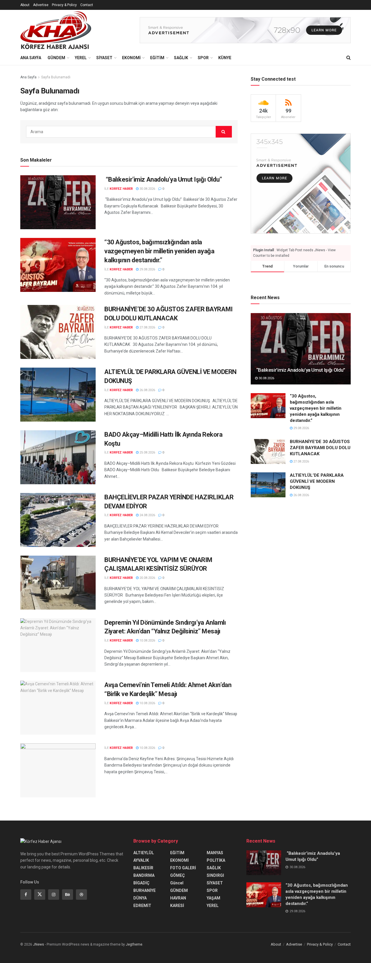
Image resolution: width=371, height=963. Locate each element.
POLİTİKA (216, 860)
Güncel (176, 883)
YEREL (81, 57)
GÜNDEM (56, 57)
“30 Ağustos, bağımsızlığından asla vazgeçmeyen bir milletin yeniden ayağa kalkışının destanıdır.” (159, 251)
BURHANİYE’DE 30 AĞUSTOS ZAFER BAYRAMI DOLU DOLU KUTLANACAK (320, 448)
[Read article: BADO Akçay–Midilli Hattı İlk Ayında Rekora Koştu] (58, 457)
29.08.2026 (147, 269)
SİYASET (104, 57)
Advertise (40, 5)
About (25, 5)
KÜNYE (224, 57)
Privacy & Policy (64, 5)
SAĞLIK (181, 57)
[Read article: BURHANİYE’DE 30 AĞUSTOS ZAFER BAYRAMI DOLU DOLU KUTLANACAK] (58, 332)
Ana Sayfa (30, 57)
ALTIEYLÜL (143, 852)
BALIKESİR (143, 868)
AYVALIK (141, 860)
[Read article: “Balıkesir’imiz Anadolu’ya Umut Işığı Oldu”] (58, 202)
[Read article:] (58, 770)
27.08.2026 (147, 327)
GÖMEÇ (177, 875)
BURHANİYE (144, 890)
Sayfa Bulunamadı (55, 77)
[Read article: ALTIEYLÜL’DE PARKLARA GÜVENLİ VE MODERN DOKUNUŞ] (58, 395)
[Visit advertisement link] (245, 30)
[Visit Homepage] (55, 30)
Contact (86, 5)
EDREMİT (142, 905)
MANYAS (215, 852)
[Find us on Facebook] (25, 894)
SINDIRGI (215, 875)
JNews (38, 944)
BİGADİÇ (141, 883)
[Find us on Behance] (67, 894)
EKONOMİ (131, 57)
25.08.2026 (147, 452)
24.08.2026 (147, 515)
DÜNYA (140, 898)
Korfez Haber (121, 189)
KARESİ (177, 905)
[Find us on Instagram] (53, 894)
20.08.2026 (147, 578)
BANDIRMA (143, 875)
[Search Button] (348, 57)
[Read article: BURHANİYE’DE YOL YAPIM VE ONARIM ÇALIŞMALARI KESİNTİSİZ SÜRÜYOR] (58, 583)
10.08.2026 (147, 640)
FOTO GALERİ (183, 868)
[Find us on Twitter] (39, 894)
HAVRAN (178, 898)
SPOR (203, 57)
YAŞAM (213, 898)
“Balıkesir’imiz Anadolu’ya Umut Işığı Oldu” (163, 179)
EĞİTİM (157, 57)
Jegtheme (134, 944)
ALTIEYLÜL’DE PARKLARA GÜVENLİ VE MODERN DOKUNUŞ (317, 481)
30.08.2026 (147, 189)
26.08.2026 (147, 390)
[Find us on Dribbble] (81, 894)
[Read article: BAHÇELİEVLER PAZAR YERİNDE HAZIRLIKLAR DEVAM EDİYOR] (58, 520)
